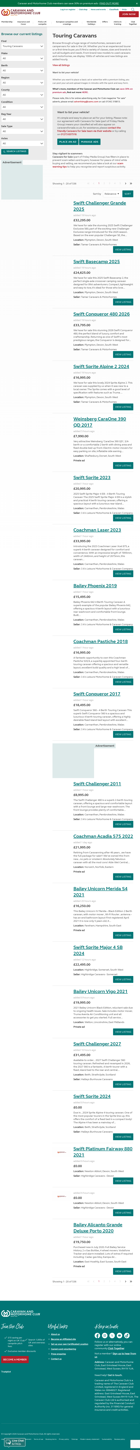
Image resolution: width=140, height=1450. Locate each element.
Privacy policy (64, 1439)
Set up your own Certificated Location (69, 1344)
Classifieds (114, 9)
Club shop (83, 9)
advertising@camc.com (86, 101)
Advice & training (117, 23)
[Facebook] (97, 1335)
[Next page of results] (125, 183)
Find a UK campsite (42, 23)
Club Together (133, 23)
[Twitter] (112, 1335)
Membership (6, 22)
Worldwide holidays (91, 23)
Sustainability (107, 1439)
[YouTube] (119, 1335)
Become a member (15, 1359)
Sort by (97, 193)
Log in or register (67, 9)
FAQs (124, 9)
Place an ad (67, 141)
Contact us (56, 1359)
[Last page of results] (131, 183)
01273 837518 (68, 134)
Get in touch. (115, 1375)
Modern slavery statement (89, 1439)
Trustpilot (6, 1371)
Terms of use (38, 1439)
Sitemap (75, 1439)
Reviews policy (119, 1439)
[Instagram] (104, 1335)
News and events (98, 9)
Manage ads (89, 141)
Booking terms (51, 1439)
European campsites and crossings (67, 23)
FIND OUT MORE (109, 3)
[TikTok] (127, 1335)
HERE (85, 92)
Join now (129, 14)
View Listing (123, 249)
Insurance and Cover (23, 23)
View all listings (61, 65)
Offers (105, 22)
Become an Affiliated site (63, 1339)
